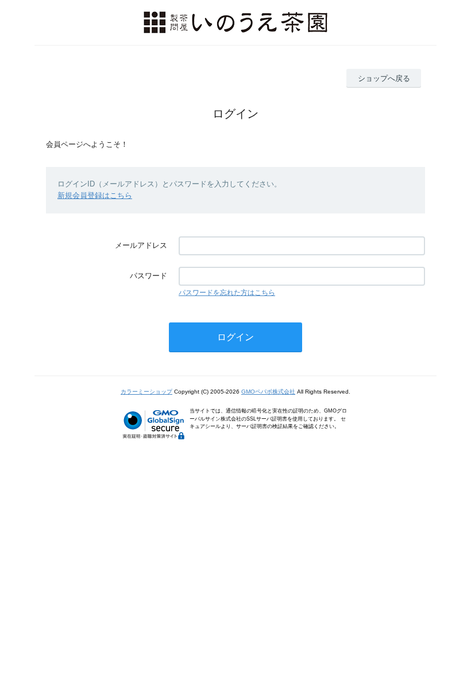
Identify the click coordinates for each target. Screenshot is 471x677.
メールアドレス (141, 245)
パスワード (148, 275)
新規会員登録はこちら (94, 195)
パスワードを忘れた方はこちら (227, 293)
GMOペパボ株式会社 (268, 391)
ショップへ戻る (384, 78)
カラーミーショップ (146, 391)
